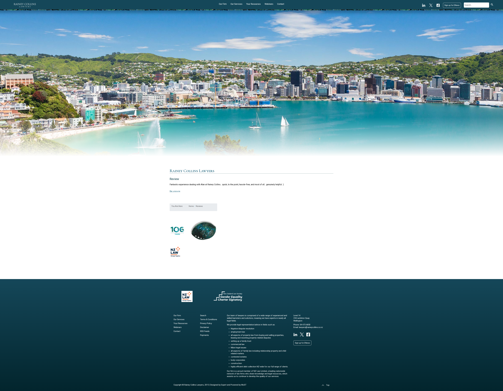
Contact (280, 4)
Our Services (236, 4)
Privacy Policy (206, 323)
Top (327, 385)
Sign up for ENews (452, 5)
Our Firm (223, 4)
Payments (204, 335)
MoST (243, 385)
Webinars (269, 4)
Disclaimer (204, 327)
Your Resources (253, 4)
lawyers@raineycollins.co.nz (311, 327)
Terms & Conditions (208, 319)
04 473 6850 (305, 325)
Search (203, 315)
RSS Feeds (204, 331)
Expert (224, 385)
